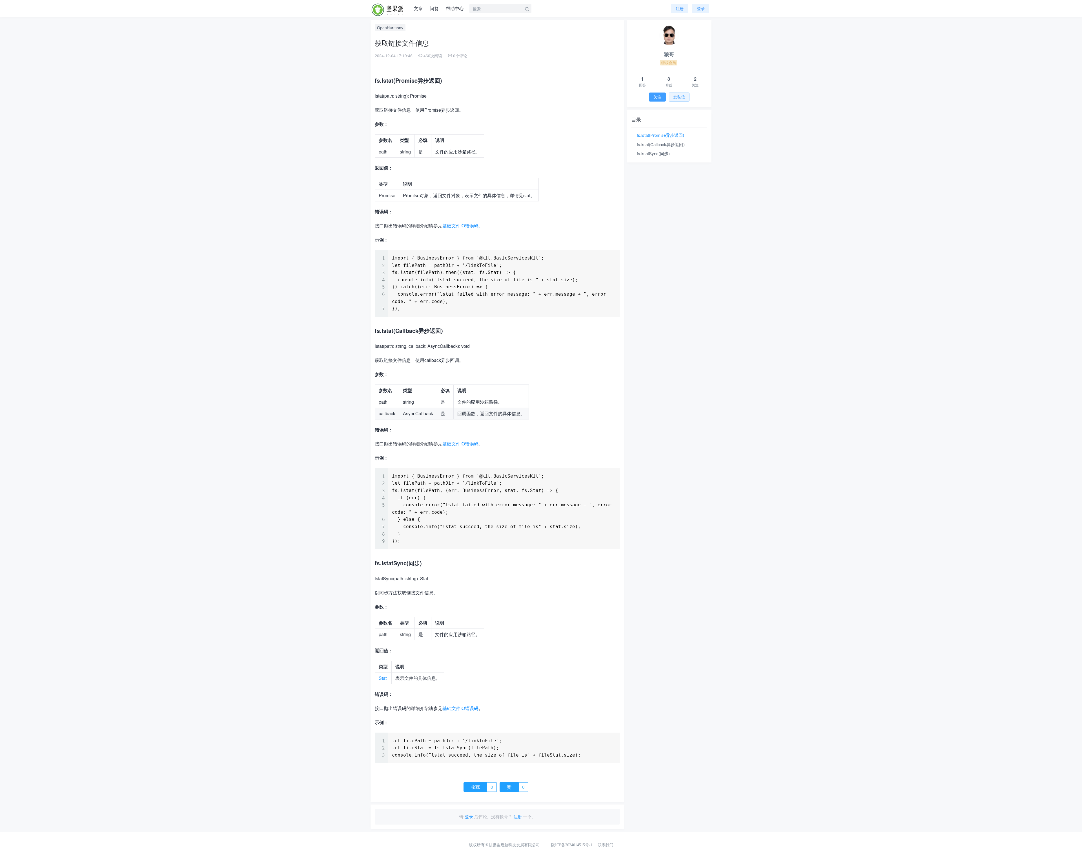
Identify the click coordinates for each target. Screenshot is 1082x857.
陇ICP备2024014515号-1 (571, 845)
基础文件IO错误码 (460, 225)
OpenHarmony (390, 27)
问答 (434, 8)
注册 (680, 8)
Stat (383, 678)
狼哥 (669, 54)
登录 (469, 816)
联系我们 (605, 845)
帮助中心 (455, 8)
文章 (418, 8)
